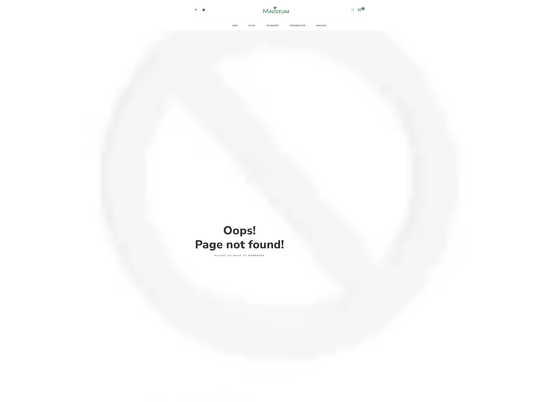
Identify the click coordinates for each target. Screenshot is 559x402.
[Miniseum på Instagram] (203, 10)
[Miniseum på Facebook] (195, 10)
